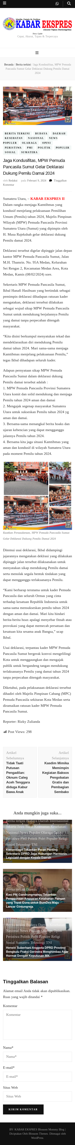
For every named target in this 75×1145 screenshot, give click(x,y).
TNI (34, 845)
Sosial (10, 152)
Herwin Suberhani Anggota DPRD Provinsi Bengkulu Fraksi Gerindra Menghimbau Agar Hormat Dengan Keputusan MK (37, 951)
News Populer (30, 833)
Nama (8, 1048)
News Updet (37, 34)
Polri (41, 839)
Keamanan (42, 827)
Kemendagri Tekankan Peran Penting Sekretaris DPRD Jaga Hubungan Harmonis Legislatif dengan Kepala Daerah (36, 853)
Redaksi (13, 180)
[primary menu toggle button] (37, 53)
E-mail (9, 1068)
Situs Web (10, 1087)
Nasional (36, 138)
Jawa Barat (25, 827)
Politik (44, 147)
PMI (30, 147)
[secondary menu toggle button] (4, 3)
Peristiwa (13, 147)
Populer (63, 147)
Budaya (41, 133)
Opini (46, 143)
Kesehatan (14, 138)
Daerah (59, 133)
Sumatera (29, 152)
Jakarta (11, 827)
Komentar (10, 1006)
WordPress (37, 1137)
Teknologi (23, 845)
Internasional (59, 821)
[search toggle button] (69, 3)
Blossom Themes (38, 1133)
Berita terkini (17, 133)
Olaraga (29, 143)
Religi (63, 839)
